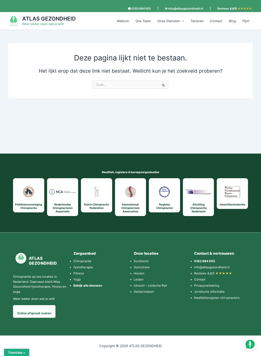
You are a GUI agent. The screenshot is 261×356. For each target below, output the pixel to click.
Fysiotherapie (83, 267)
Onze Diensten (168, 21)
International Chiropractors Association (130, 208)
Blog (232, 21)
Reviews (234, 8)
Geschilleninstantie (232, 204)
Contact (216, 21)
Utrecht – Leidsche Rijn (150, 285)
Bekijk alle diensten (87, 285)
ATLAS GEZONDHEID (49, 18)
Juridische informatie (209, 292)
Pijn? (246, 21)
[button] (182, 21)
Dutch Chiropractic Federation (96, 206)
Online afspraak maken (34, 313)
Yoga (77, 279)
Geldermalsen (144, 292)
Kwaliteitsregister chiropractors (217, 298)
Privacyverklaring (206, 285)
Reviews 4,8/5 (213, 273)
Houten (139, 273)
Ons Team (143, 21)
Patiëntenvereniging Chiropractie (28, 206)
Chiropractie (82, 261)
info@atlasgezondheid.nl (212, 267)
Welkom (123, 21)
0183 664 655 (204, 261)
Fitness (78, 273)
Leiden (139, 279)
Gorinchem (142, 267)
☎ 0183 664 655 (139, 8)
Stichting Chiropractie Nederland (198, 208)
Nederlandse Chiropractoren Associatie (63, 208)
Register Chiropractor (164, 206)
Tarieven (196, 21)
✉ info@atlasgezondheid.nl (184, 8)
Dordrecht (141, 261)
